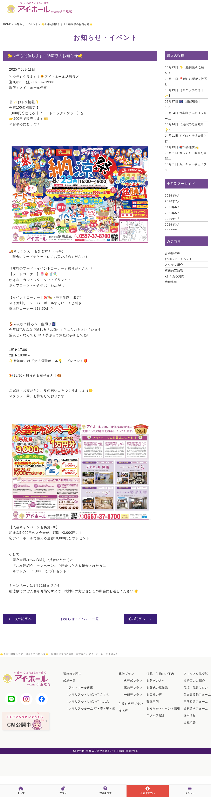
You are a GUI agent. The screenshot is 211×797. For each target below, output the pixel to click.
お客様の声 (172, 253)
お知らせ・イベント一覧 (80, 619)
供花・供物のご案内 (160, 673)
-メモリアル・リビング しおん (88, 701)
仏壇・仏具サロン (196, 687)
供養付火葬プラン (131, 703)
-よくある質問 (174, 276)
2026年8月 (172, 195)
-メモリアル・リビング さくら (88, 694)
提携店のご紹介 (194, 680)
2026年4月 (172, 218)
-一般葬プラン (132, 694)
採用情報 (190, 715)
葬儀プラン (126, 673)
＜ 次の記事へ (19, 619)
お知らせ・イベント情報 (163, 708)
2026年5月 (172, 213)
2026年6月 (172, 207)
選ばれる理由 (72, 673)
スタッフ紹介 (174, 264)
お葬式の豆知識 (157, 687)
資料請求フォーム (196, 708)
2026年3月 (172, 224)
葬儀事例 (171, 282)
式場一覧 (69, 680)
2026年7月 (172, 201)
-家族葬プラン (132, 687)
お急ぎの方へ (156, 680)
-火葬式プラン (132, 680)
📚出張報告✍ (182, 147)
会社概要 (190, 722)
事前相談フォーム (196, 701)
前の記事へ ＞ (140, 619)
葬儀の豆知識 (174, 270)
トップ (21, 793)
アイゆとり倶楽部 (196, 673)
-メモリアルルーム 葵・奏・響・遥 (91, 708)
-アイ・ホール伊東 (80, 687)
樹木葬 (123, 710)
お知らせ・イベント (178, 259)
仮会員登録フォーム (197, 694)
